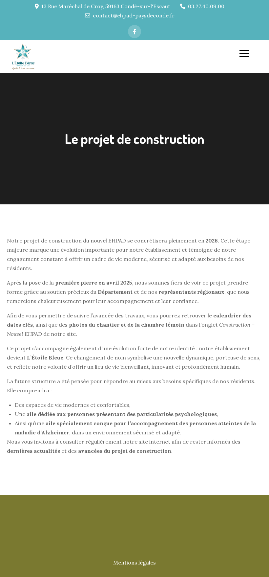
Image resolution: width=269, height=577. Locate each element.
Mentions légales (134, 562)
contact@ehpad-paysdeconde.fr (134, 15)
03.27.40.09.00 (206, 6)
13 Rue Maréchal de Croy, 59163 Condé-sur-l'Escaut (105, 6)
